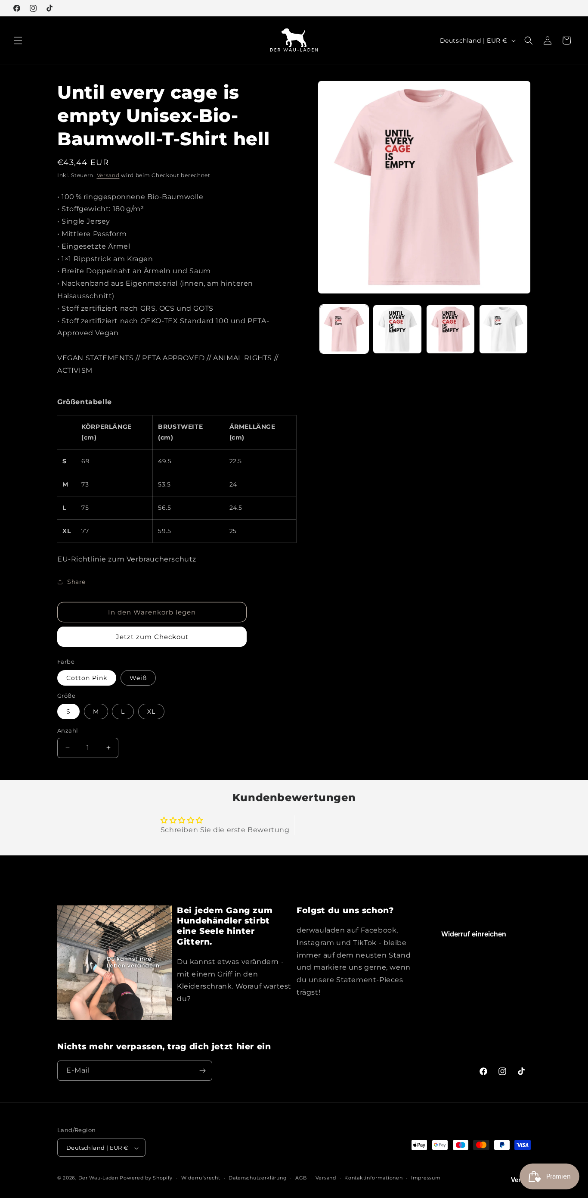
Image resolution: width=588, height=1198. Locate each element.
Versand (108, 175)
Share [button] (76, 582)
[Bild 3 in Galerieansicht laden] (450, 329)
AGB (301, 1178)
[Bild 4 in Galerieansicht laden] (503, 329)
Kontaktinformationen (373, 1178)
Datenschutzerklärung (258, 1178)
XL (151, 711)
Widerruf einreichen (473, 934)
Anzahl (67, 730)
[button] (18, 40)
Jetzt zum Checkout (152, 637)
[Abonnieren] (202, 1071)
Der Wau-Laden (98, 1178)
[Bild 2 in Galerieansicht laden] (397, 329)
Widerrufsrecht (200, 1178)
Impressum (425, 1178)
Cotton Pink (86, 678)
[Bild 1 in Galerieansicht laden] (344, 329)
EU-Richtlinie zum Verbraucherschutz (126, 559)
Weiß (138, 678)
